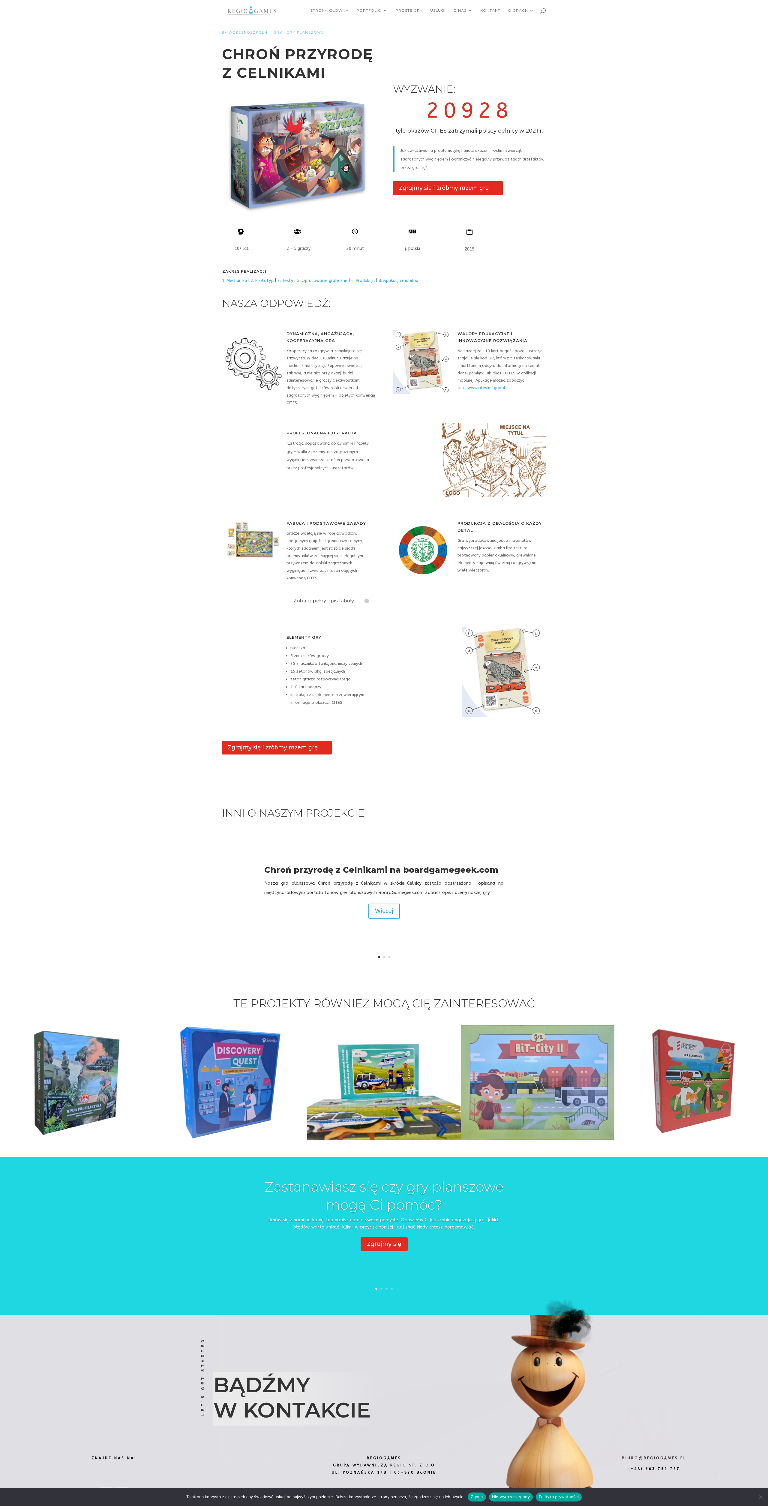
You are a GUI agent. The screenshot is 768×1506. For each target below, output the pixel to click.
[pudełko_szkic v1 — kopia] (494, 496)
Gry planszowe (305, 32)
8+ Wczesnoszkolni (245, 32)
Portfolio (369, 10)
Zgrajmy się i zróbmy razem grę (444, 187)
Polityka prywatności (559, 1496)
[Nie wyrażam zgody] (761, 1497)
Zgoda (477, 1496)
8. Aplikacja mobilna (398, 280)
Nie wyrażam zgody (511, 1496)
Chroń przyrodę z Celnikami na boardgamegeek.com (381, 870)
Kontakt (490, 10)
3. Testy (285, 280)
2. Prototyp (262, 280)
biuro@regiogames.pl (654, 1458)
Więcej (384, 911)
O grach (518, 10)
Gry (278, 32)
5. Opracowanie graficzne (322, 280)
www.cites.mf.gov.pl (486, 388)
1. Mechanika (234, 280)
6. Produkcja (363, 280)
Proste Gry (408, 10)
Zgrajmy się (384, 1244)
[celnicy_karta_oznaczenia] (504, 716)
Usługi (438, 10)
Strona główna (329, 10)
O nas (459, 10)
